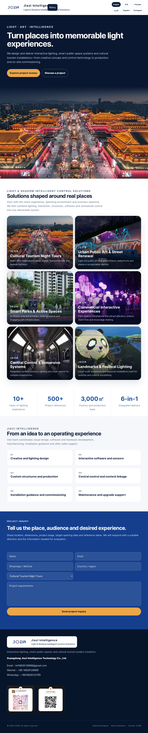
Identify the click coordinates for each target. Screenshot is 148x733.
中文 (126, 4)
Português (138, 10)
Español (126, 10)
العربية (116, 10)
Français (138, 4)
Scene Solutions (118, 725)
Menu (52, 7)
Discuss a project (55, 73)
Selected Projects (100, 725)
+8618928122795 (31, 674)
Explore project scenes (23, 73)
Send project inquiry (74, 611)
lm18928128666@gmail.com (31, 665)
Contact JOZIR (134, 725)
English (116, 4)
